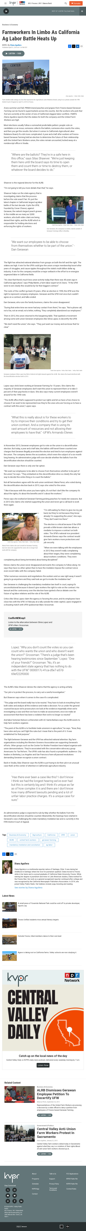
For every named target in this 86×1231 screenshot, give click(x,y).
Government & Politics (45, 1126)
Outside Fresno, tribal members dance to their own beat (39, 936)
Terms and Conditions (53, 1189)
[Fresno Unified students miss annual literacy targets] (9, 923)
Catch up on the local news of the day (43, 1056)
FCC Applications (72, 1174)
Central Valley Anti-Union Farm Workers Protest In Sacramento (56, 1133)
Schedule (35, 1184)
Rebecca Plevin (41, 1102)
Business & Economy (10, 25)
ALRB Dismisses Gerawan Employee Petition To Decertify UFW (56, 1094)
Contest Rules (71, 1189)
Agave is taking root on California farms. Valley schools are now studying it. (47, 952)
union (73, 835)
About (34, 1174)
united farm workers (28, 840)
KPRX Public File (72, 1179)
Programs (35, 1179)
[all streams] (82, 11)
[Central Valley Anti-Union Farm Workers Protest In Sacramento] (19, 1133)
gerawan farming (49, 840)
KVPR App (35, 1189)
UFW (63, 835)
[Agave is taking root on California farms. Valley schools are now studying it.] (9, 956)
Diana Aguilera (15, 45)
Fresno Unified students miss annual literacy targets (38, 920)
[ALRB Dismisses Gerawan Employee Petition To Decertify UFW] (19, 1094)
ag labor (49, 845)
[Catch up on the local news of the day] (43, 1010)
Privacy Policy (54, 1184)
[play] (6, 11)
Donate (76, 3)
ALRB (12, 840)
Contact (35, 1194)
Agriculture (37, 835)
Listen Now (43, 1065)
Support (52, 1179)
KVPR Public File (72, 1184)
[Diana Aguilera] (7, 867)
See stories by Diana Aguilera (28, 887)
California (51, 835)
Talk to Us (52, 1174)
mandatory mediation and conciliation (25, 845)
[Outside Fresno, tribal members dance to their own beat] (9, 939)
